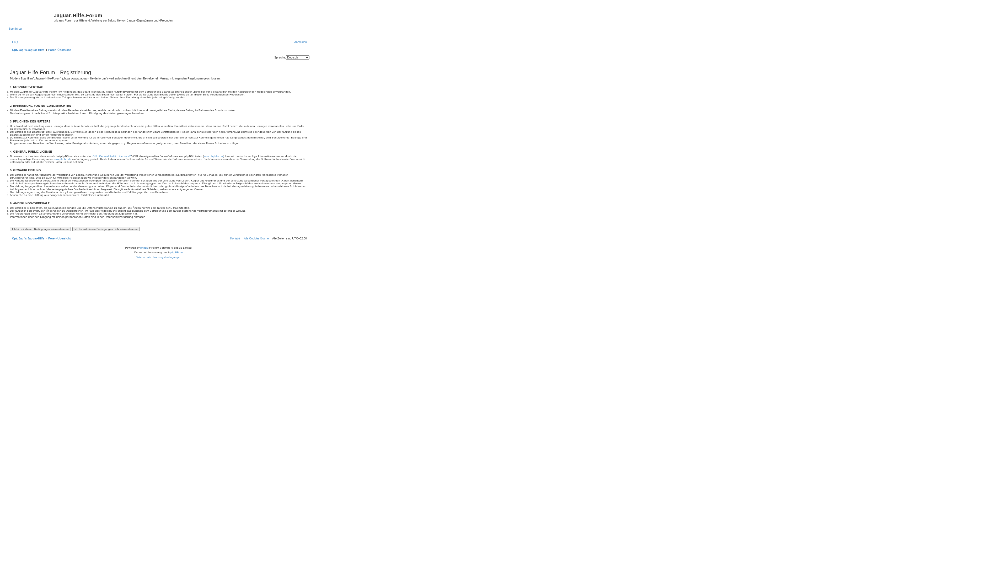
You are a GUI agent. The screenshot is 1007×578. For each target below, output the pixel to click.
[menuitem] (14, 42)
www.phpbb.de (62, 159)
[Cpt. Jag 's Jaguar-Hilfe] (31, 17)
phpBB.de (176, 252)
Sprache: (280, 57)
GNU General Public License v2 (112, 156)
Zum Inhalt (15, 28)
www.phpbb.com (213, 156)
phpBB (144, 247)
